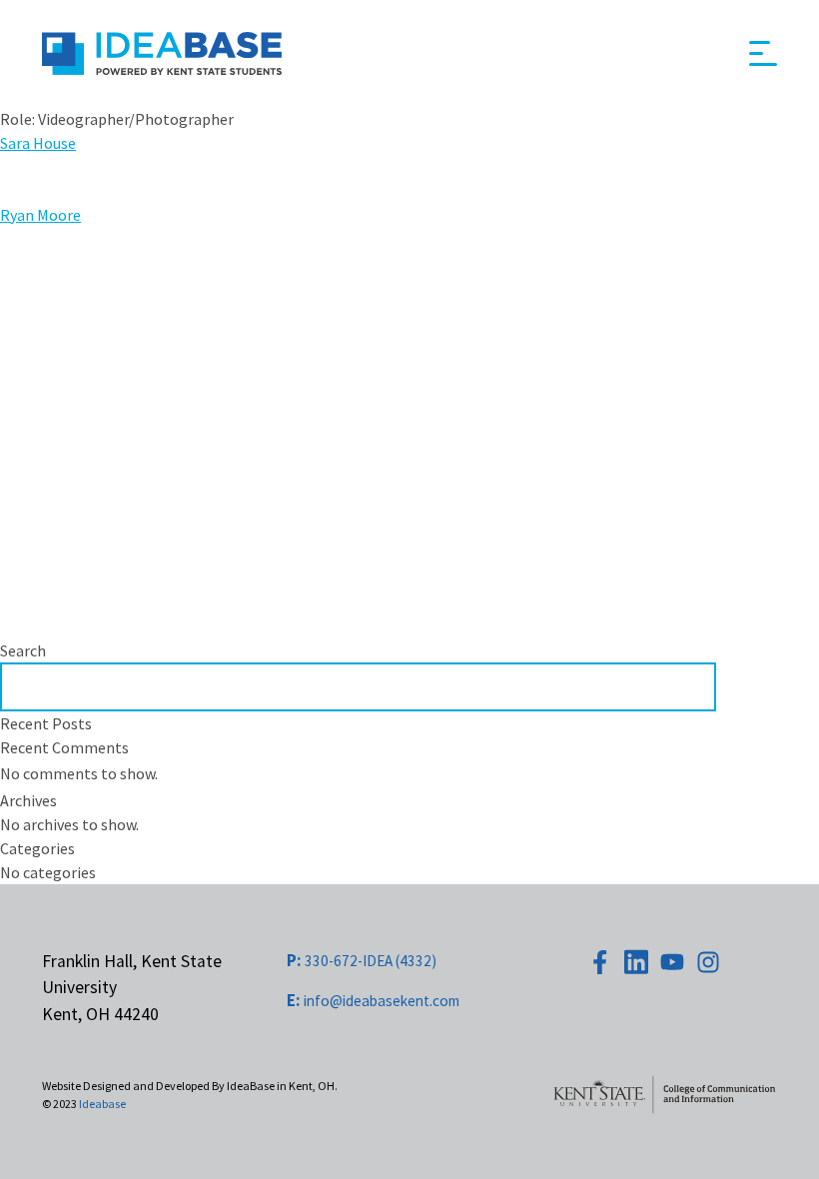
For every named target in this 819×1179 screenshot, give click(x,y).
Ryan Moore (40, 215)
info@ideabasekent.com (373, 1000)
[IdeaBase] (162, 53)
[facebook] (600, 962)
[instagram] (708, 962)
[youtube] (672, 961)
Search (23, 650)
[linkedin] (636, 961)
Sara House (38, 143)
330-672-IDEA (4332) (361, 960)
